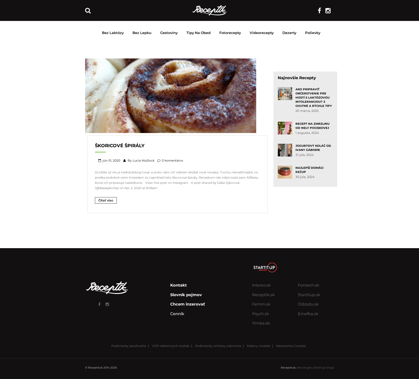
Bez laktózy (113, 33)
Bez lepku (141, 33)
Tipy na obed (198, 33)
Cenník (177, 313)
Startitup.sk (309, 294)
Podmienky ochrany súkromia (218, 346)
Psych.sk (260, 313)
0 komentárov (172, 160)
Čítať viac (105, 200)
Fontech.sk (308, 285)
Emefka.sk (308, 313)
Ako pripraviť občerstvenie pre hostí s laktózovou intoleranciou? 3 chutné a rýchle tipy (313, 97)
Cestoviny (169, 33)
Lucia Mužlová (143, 160)
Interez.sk (261, 285)
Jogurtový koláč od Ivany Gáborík (313, 148)
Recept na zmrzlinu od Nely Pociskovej (312, 126)
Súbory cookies (258, 346)
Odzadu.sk (308, 304)
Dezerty (289, 33)
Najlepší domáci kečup (309, 170)
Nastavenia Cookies (291, 346)
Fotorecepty (230, 33)
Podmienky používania (128, 346)
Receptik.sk (263, 294)
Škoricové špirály (119, 145)
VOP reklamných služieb (170, 346)
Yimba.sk (261, 323)
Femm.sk (261, 304)
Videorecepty (262, 33)
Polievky (312, 33)
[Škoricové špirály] (170, 95)
